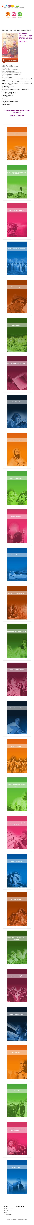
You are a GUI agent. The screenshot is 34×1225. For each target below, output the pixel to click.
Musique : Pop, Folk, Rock (16, 1014)
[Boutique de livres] (8, 13)
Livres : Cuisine (16, 325)
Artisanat (16, 134)
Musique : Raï (16, 1052)
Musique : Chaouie (16, 746)
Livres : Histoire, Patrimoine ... (16, 440)
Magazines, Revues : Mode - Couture (16, 631)
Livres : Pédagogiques (16, 478)
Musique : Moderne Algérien (16, 976)
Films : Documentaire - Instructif (16, 248)
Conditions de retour (8, 1211)
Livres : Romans (16, 555)
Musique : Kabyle (16, 899)
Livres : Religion (16, 516)
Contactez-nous (8, 1209)
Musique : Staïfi (16, 1167)
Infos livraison (8, 1214)
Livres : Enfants (16, 401)
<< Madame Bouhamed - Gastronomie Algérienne (17, 111)
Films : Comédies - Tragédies (16, 210)
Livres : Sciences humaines (16, 593)
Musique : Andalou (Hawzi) (16, 669)
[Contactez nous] (20, 13)
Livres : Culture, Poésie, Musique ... (16, 363)
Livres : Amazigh (16, 287)
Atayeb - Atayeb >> (17, 115)
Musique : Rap (16, 1090)
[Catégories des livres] (14, 13)
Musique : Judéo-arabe (16, 861)
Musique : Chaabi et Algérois (16, 708)
